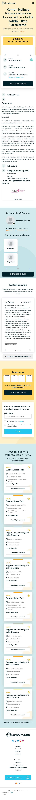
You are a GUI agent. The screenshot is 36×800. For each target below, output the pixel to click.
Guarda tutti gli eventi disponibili (16, 722)
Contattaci (18, 762)
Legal (11, 792)
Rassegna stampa (18, 765)
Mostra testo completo (11, 344)
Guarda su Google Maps (16, 77)
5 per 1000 (18, 770)
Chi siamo (18, 746)
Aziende (18, 751)
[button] (30, 350)
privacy (22, 421)
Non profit (18, 754)
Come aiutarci (18, 760)
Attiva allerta (8, 413)
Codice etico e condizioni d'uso (18, 767)
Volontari (18, 749)
